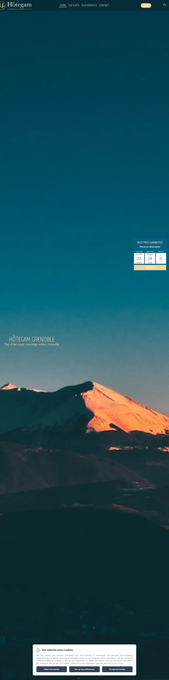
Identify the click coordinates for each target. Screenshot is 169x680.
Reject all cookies (51, 669)
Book (146, 5)
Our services (89, 5)
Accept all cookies (117, 669)
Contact (104, 5)
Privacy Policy (117, 663)
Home (63, 5)
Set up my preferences (84, 669)
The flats (73, 5)
